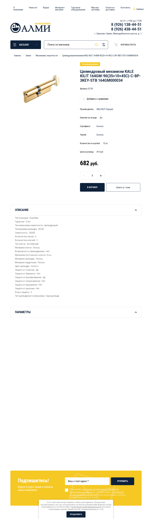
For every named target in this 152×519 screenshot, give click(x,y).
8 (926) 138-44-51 (126, 24)
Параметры (23, 312)
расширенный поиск (103, 44)
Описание (22, 210)
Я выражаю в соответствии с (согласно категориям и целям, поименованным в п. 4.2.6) (97, 493)
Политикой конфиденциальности (86, 507)
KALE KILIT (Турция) (105, 109)
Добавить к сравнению (98, 98)
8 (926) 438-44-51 (126, 29)
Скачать (100, 126)
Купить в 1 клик (123, 187)
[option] (41, 89)
